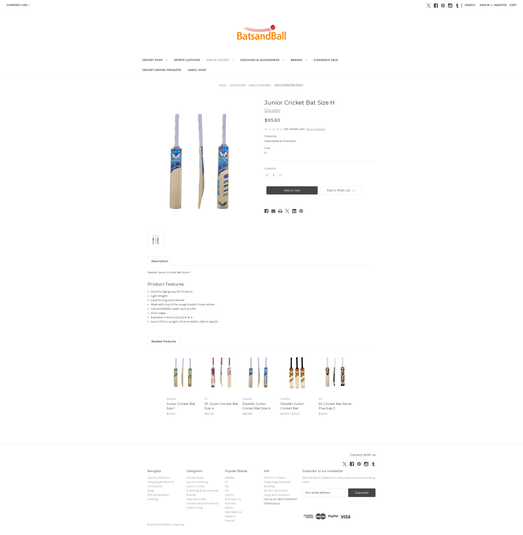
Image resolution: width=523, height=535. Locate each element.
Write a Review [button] (315, 129)
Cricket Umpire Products (161, 70)
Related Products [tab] (163, 341)
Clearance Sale (326, 60)
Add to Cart (183, 376)
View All (230, 520)
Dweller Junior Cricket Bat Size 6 (256, 406)
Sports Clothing (187, 60)
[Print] (280, 211)
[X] (429, 5)
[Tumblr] (457, 5)
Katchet (230, 503)
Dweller (230, 477)
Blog (150, 490)
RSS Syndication (158, 495)
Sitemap (153, 499)
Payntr (229, 495)
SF (226, 482)
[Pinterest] (443, 5)
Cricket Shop (152, 60)
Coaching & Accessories (260, 60)
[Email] (273, 211)
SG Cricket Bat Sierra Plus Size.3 (334, 406)
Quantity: (270, 168)
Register (500, 5)
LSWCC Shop (197, 70)
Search (470, 5)
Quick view (183, 369)
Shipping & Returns (161, 482)
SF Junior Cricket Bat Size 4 (221, 406)
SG (226, 486)
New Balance (233, 512)
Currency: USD (17, 5)
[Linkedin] (294, 211)
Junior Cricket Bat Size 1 (181, 406)
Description (159, 261)
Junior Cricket (218, 60)
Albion (229, 507)
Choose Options (297, 376)
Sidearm (230, 516)
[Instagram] (450, 5)
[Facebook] (436, 5)
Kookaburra (233, 499)
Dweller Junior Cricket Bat (292, 406)
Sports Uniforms (159, 477)
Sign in (484, 5)
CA (226, 490)
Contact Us (155, 486)
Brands (297, 60)
